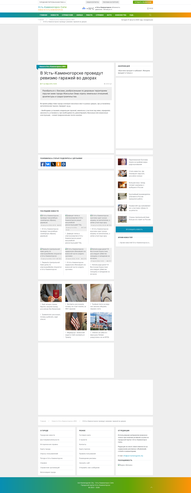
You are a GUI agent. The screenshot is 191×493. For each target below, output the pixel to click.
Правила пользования (87, 454)
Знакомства (120, 15)
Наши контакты (93, 2)
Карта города (45, 449)
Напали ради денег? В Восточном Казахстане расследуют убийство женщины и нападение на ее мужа (100, 269)
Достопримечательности (49, 440)
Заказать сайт (84, 463)
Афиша (79, 15)
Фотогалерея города (48, 472)
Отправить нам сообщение (89, 467)
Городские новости (47, 435)
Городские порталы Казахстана (51, 2)
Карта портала (84, 449)
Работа (89, 15)
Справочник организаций (49, 467)
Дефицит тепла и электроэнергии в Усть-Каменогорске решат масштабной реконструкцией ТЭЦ (74, 238)
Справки (99, 15)
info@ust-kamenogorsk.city (133, 456)
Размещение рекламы (87, 458)
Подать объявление (143, 2)
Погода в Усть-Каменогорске (51, 458)
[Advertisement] (95, 43)
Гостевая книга (85, 435)
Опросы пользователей (49, 454)
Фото (109, 15)
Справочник (67, 15)
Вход (151, 8)
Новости (54, 15)
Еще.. (132, 15)
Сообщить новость (135, 229)
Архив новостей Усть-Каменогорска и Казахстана (135, 243)
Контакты (82, 444)
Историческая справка (49, 444)
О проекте (83, 440)
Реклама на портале (110, 2)
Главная (43, 15)
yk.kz (69, 106)
